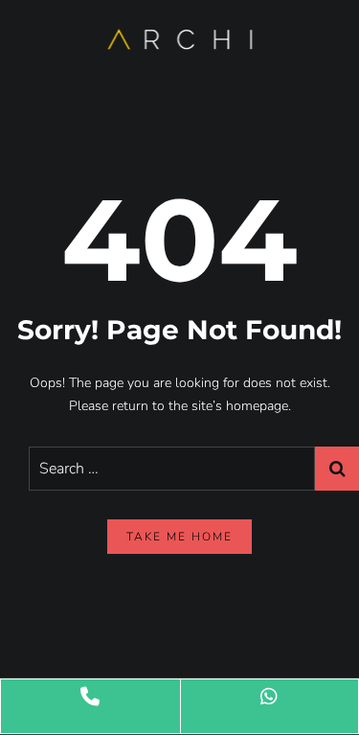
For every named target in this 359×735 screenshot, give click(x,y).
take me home (179, 536)
